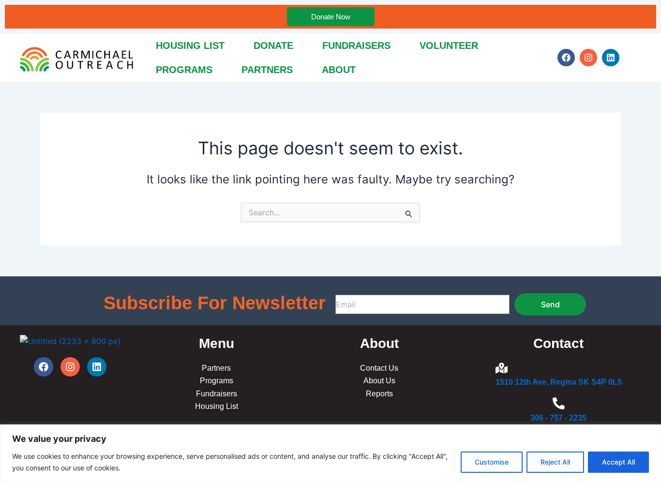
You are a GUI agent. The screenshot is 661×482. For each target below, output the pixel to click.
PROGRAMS (184, 69)
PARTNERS (267, 69)
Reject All (555, 462)
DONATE (273, 45)
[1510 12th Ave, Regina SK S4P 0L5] (502, 369)
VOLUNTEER (449, 45)
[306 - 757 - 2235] (559, 404)
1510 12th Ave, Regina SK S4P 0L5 (559, 382)
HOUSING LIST (190, 45)
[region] (330, 453)
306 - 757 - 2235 (558, 418)
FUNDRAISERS (356, 45)
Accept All (618, 462)
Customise (492, 462)
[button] (341, 70)
